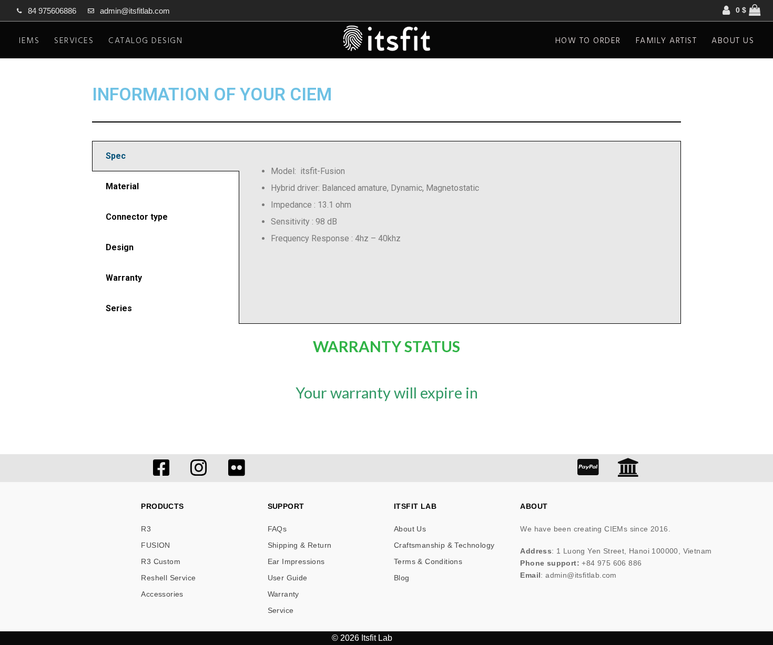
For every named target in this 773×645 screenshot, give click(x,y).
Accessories (162, 594)
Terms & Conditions (428, 561)
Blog (402, 578)
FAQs (277, 529)
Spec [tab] (116, 156)
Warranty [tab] (124, 278)
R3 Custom (160, 561)
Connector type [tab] (137, 217)
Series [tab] (119, 308)
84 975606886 (52, 10)
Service (281, 610)
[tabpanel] (459, 204)
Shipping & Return (300, 545)
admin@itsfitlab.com (135, 10)
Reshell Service (168, 578)
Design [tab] (120, 247)
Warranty (283, 594)
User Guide (288, 578)
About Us (410, 529)
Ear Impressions (296, 561)
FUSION (155, 545)
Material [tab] (122, 186)
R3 (146, 529)
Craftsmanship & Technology (444, 545)
